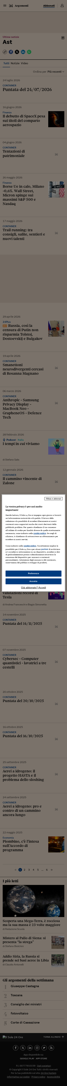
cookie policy (39, 533)
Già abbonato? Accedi (33, 587)
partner (44, 549)
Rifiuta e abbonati (53, 499)
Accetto (33, 581)
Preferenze (33, 573)
